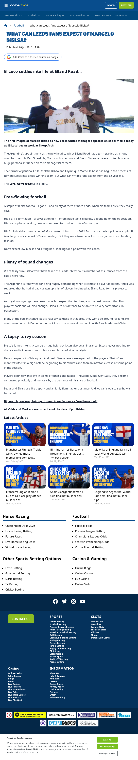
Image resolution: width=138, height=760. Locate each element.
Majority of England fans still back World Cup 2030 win (112, 451)
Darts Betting (13, 579)
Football (18, 25)
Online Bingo (83, 568)
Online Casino (84, 573)
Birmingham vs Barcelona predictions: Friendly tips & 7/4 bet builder (67, 453)
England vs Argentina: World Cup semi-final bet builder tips (112, 496)
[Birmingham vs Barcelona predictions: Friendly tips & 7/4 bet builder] (69, 434)
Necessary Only (107, 746)
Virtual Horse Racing (18, 547)
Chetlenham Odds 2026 (20, 526)
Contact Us (21, 619)
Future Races (13, 536)
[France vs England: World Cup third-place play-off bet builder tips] (25, 476)
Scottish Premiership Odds (92, 542)
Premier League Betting (90, 531)
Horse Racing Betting (18, 531)
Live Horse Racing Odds (20, 542)
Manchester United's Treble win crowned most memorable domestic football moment (23, 454)
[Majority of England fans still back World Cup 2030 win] (113, 434)
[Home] (5, 25)
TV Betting (12, 584)
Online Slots (82, 584)
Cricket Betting (14, 589)
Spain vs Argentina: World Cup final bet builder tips (66, 494)
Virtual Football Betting (89, 547)
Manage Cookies (107, 753)
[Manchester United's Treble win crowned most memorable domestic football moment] (25, 434)
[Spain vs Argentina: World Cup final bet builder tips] (69, 476)
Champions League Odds (91, 536)
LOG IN (111, 5)
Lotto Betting (13, 568)
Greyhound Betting (17, 573)
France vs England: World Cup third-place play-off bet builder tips (23, 496)
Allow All (107, 740)
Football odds (83, 526)
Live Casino (82, 579)
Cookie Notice (33, 749)
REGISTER (126, 5)
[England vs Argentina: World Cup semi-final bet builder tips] (113, 476)
